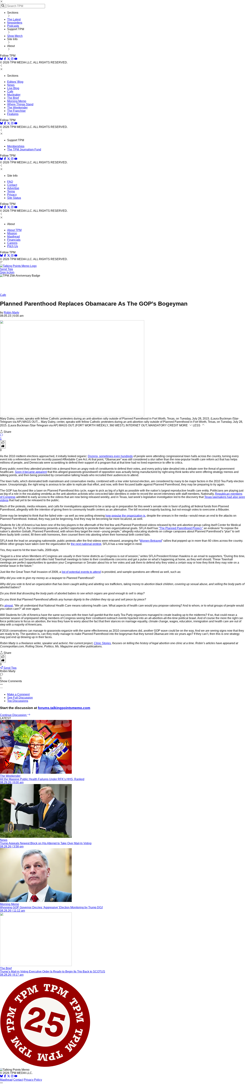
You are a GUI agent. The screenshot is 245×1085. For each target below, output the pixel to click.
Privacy (12, 194)
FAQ (10, 181)
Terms (11, 191)
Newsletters (14, 22)
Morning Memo (16, 101)
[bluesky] (1, 59)
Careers (12, 243)
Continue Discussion (13, 715)
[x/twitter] (9, 59)
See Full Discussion (20, 697)
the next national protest (86, 543)
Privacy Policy (33, 1079)
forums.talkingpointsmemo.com (64, 708)
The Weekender (17, 107)
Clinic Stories (102, 643)
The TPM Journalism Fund (24, 149)
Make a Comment (18, 694)
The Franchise (16, 110)
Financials (13, 239)
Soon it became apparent (31, 471)
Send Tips (6, 269)
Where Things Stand (20, 104)
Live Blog (13, 88)
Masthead (13, 236)
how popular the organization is (125, 515)
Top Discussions (17, 700)
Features (12, 114)
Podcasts (13, 25)
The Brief (13, 97)
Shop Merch (15, 35)
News (11, 85)
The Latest (14, 19)
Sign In (4, 272)
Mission (12, 233)
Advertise (13, 188)
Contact (12, 184)
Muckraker (13, 94)
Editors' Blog (15, 81)
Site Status (14, 197)
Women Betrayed (151, 540)
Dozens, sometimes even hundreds (110, 456)
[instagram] (12, 59)
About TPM (14, 230)
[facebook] (5, 59)
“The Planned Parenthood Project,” (181, 528)
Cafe (10, 91)
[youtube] (15, 59)
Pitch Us (12, 246)
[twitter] (8, 1076)
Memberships (15, 146)
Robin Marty (11, 312)
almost (8, 605)
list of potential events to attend (81, 571)
